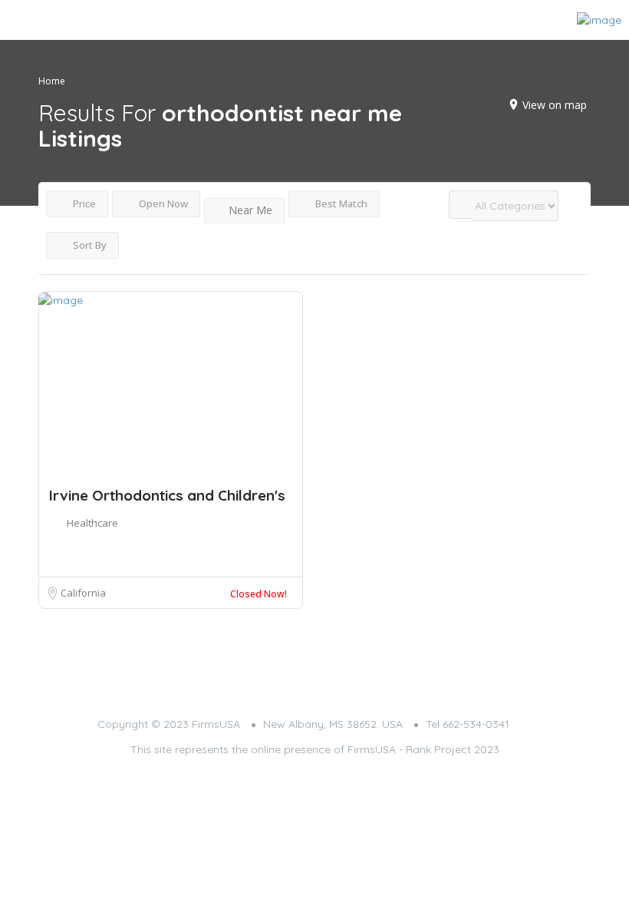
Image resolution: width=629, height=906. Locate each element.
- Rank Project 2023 (449, 749)
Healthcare (92, 523)
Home (51, 81)
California (83, 593)
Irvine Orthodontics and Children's (167, 495)
